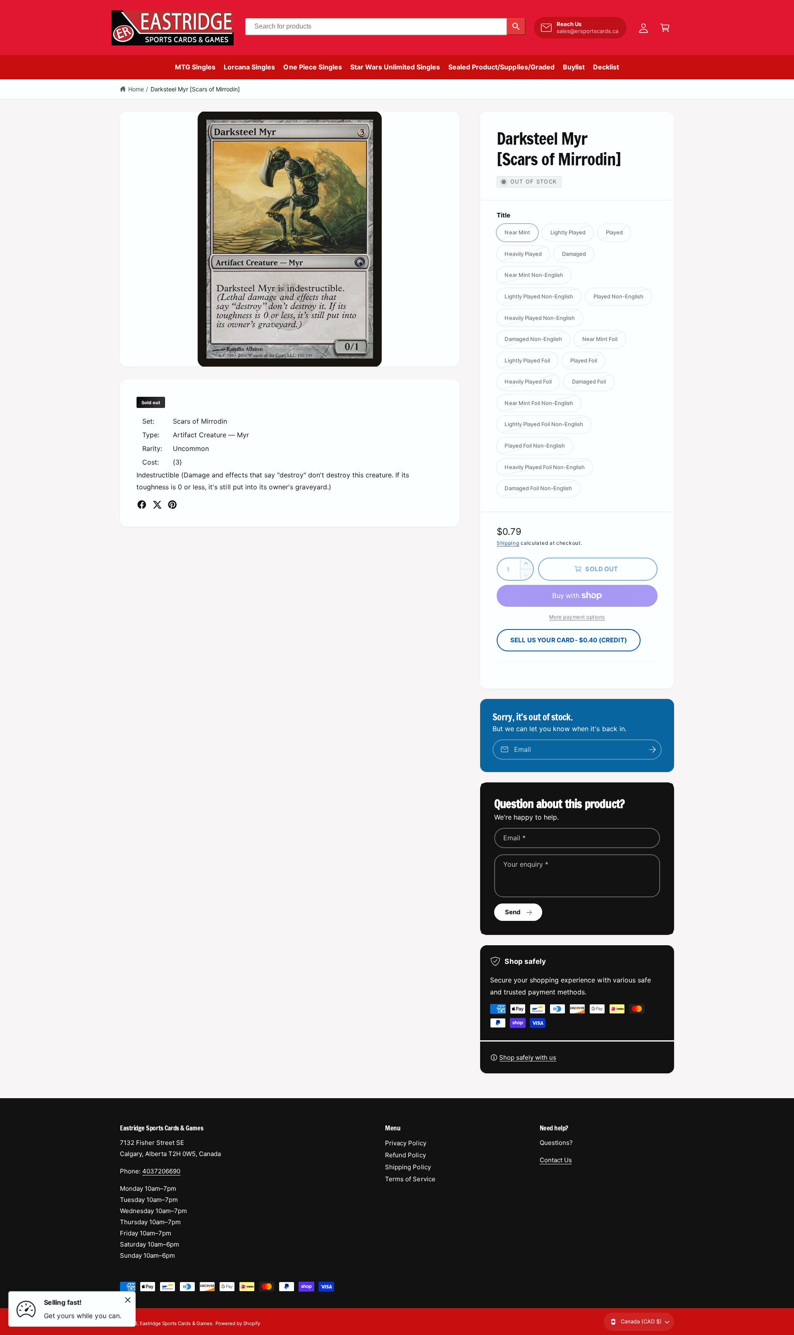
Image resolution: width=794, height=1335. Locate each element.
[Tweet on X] (157, 504)
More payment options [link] (577, 617)
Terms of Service (410, 1179)
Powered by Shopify (237, 1323)
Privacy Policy (405, 1143)
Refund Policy (405, 1155)
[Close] (128, 1300)
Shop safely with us (527, 1057)
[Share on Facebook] (141, 504)
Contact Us (556, 1160)
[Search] (516, 26)
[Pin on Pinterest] (172, 504)
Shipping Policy (407, 1167)
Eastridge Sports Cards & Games (176, 1323)
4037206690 (161, 1171)
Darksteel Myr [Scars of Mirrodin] (195, 89)
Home (136, 89)
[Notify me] (652, 749)
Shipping (508, 543)
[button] (665, 27)
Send (513, 912)
